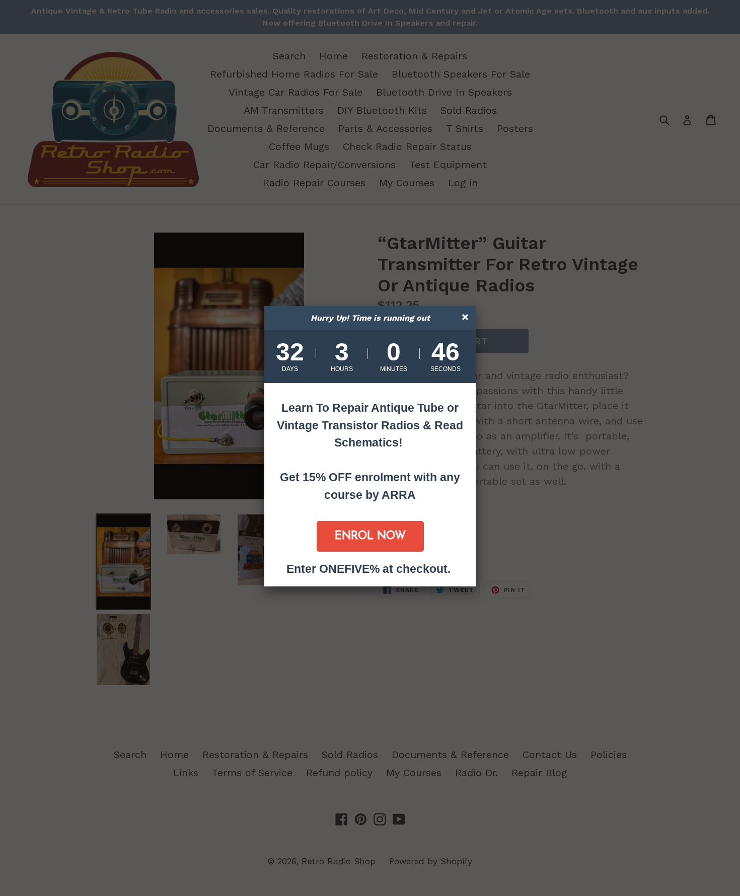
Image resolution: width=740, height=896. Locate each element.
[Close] (466, 318)
